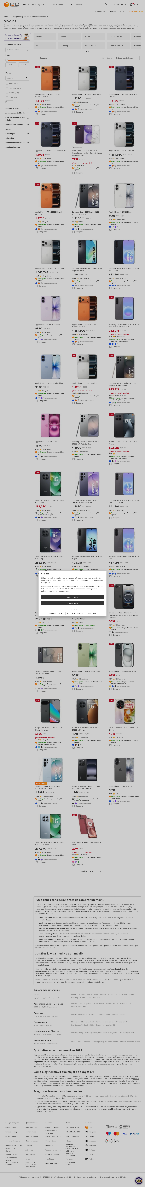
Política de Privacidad (75, 613)
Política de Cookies (56, 613)
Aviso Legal (92, 613)
